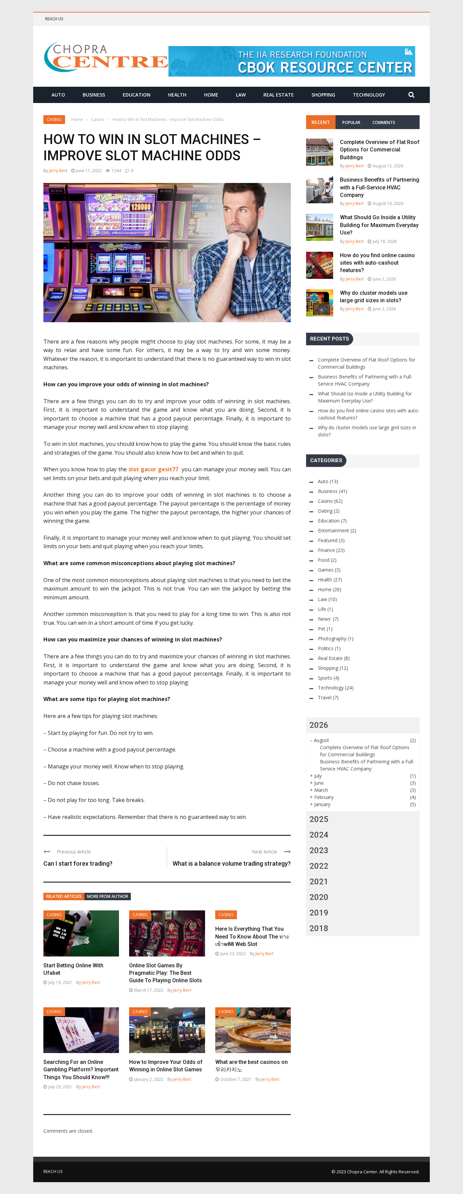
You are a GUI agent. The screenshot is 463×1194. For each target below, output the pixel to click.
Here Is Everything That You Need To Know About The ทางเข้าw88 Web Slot (252, 936)
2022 (318, 866)
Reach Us (54, 19)
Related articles (64, 896)
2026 (318, 725)
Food (323, 560)
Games (326, 570)
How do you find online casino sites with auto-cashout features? (377, 263)
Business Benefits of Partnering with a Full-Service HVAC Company (379, 187)
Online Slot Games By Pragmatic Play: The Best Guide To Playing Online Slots (165, 973)
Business (94, 94)
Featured (328, 540)
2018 (318, 928)
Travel (324, 697)
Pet (321, 628)
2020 (318, 897)
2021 (318, 881)
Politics (326, 648)
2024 (318, 835)
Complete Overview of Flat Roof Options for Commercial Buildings (380, 150)
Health (177, 94)
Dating (325, 511)
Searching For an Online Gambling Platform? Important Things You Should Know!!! (81, 1069)
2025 (318, 819)
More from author (107, 896)
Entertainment (333, 530)
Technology (369, 94)
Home (211, 94)
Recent (320, 122)
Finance (326, 550)
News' (324, 619)
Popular (351, 122)
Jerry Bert (58, 170)
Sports (325, 678)
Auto (58, 94)
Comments (384, 122)
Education (136, 94)
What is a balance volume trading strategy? (232, 863)
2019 (318, 913)
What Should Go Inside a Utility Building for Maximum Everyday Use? (379, 225)
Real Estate (278, 94)
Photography (332, 638)
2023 (318, 850)
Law (241, 94)
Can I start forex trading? (78, 863)
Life (322, 609)
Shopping (323, 94)
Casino (54, 119)
